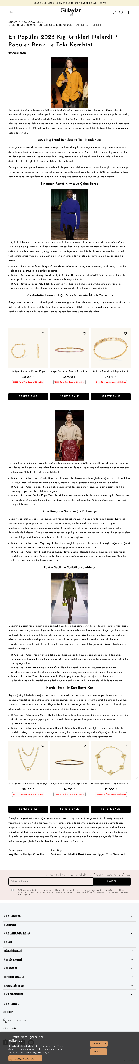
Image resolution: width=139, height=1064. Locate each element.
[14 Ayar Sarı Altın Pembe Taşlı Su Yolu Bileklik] (69, 348)
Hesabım (8, 942)
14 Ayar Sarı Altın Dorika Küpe (28, 371)
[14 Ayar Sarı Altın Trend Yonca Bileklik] (111, 760)
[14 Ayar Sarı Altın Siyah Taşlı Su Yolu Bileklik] (69, 760)
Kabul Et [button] (99, 1051)
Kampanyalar (10, 925)
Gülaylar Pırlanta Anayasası (17, 933)
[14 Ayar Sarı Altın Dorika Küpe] (28, 348)
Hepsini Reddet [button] (99, 1043)
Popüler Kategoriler (13, 994)
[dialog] (69, 1048)
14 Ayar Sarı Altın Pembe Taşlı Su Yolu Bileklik (69, 371)
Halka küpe (69, 715)
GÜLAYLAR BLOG (10, 1004)
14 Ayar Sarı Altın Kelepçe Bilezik (110, 371)
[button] (25, 1058)
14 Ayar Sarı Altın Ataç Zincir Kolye (28, 784)
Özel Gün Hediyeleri (13, 959)
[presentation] (137, 365)
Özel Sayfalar (10, 968)
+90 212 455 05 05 (18, 1020)
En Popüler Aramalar (14, 977)
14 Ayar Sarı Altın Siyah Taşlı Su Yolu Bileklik (69, 784)
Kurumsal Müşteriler (14, 985)
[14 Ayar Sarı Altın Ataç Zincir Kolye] (28, 760)
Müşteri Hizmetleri (13, 951)
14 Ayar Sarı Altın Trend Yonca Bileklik (111, 784)
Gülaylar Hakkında (13, 916)
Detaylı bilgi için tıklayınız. (38, 1052)
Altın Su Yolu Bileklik (40, 284)
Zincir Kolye (46, 668)
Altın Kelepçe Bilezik (38, 487)
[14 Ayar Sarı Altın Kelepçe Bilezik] (111, 348)
